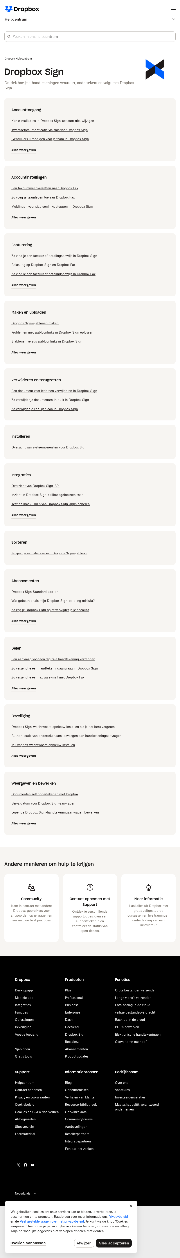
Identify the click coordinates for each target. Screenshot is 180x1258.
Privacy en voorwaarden (32, 1097)
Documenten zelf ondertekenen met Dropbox (44, 794)
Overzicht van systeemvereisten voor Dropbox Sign (48, 447)
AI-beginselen (25, 1119)
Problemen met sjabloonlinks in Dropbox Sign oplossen (52, 332)
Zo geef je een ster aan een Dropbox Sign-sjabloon (49, 553)
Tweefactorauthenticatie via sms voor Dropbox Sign (49, 130)
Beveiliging (23, 1027)
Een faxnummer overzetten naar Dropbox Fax (44, 188)
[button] (9, 36)
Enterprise (72, 1012)
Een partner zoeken (79, 1149)
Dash (69, 1019)
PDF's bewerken (127, 1027)
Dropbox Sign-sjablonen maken (35, 323)
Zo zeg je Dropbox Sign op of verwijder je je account (50, 610)
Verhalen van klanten (80, 1097)
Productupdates (76, 1056)
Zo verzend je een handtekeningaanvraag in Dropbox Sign (54, 668)
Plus (68, 990)
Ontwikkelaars (75, 1112)
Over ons (121, 1082)
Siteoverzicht (24, 1126)
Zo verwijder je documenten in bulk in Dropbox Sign (50, 400)
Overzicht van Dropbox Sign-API (35, 486)
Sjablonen (22, 1049)
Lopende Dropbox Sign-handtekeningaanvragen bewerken (55, 812)
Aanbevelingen (76, 1126)
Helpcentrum (16, 19)
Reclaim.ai (72, 1042)
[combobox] (94, 37)
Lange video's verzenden (133, 998)
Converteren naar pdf (131, 1042)
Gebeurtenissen (77, 1090)
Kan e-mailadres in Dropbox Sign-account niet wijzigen (52, 121)
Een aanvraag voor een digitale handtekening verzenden (53, 659)
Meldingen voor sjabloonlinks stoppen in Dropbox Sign (52, 206)
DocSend (72, 1027)
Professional (74, 998)
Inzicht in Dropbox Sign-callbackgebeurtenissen (47, 495)
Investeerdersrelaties (130, 1097)
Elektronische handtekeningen (138, 1034)
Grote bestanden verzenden (136, 990)
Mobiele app (24, 998)
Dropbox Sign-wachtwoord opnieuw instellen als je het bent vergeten (63, 727)
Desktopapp (24, 990)
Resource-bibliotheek (81, 1104)
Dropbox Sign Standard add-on (34, 592)
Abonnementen (76, 1049)
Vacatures (122, 1090)
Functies (21, 1012)
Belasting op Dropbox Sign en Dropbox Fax (43, 265)
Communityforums (79, 1119)
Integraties (23, 1005)
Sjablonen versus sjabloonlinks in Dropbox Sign (46, 341)
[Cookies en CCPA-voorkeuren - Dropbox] (71, 1227)
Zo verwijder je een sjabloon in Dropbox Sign (44, 409)
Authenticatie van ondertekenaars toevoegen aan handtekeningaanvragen (66, 736)
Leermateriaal (25, 1134)
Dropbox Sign (75, 1034)
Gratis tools (23, 1056)
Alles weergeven (23, 150)
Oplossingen (24, 1019)
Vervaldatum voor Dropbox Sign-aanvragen (43, 803)
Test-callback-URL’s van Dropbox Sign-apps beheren (50, 504)
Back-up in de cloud (130, 1019)
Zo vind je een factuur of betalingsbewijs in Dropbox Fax (53, 274)
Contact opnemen (28, 1090)
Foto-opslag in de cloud (132, 1005)
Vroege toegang (26, 1034)
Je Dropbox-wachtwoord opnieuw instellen (43, 745)
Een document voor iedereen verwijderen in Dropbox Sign (54, 391)
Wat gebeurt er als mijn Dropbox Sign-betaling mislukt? (53, 601)
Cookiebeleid (24, 1104)
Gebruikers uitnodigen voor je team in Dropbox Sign (50, 139)
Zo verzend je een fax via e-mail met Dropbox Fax (47, 677)
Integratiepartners (78, 1141)
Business (71, 1005)
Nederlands (23, 1193)
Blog (68, 1082)
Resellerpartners (77, 1134)
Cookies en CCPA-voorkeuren (37, 1112)
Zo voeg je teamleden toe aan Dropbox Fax (43, 197)
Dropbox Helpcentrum (18, 58)
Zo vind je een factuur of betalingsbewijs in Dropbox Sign (54, 256)
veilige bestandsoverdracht (135, 1012)
